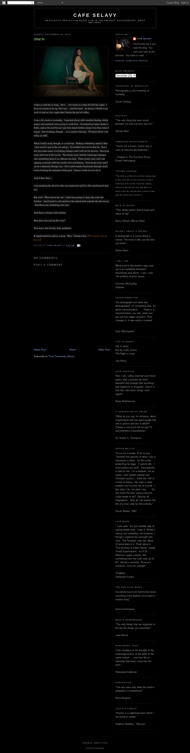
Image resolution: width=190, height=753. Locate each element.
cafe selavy (95, 15)
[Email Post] (78, 245)
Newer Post (40, 349)
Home (72, 349)
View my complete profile (131, 61)
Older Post (104, 349)
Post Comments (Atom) (61, 356)
